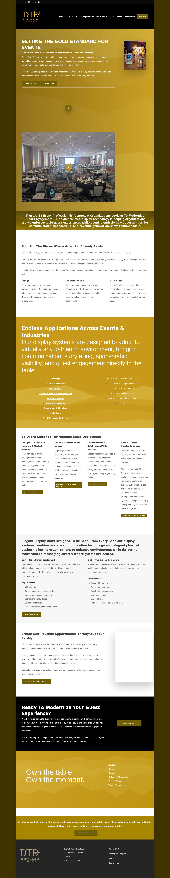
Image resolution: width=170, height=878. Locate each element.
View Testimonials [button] (124, 226)
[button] (31, 83)
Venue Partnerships (117, 785)
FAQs (111, 858)
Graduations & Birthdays (55, 408)
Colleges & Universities (118, 777)
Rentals (111, 769)
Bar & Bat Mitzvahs (55, 403)
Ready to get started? (86, 833)
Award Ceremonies (55, 398)
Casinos (111, 773)
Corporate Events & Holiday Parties (55, 393)
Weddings (55, 378)
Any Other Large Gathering (55, 418)
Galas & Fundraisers (55, 383)
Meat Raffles (55, 388)
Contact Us (114, 863)
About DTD (114, 848)
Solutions (112, 765)
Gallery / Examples (116, 781)
